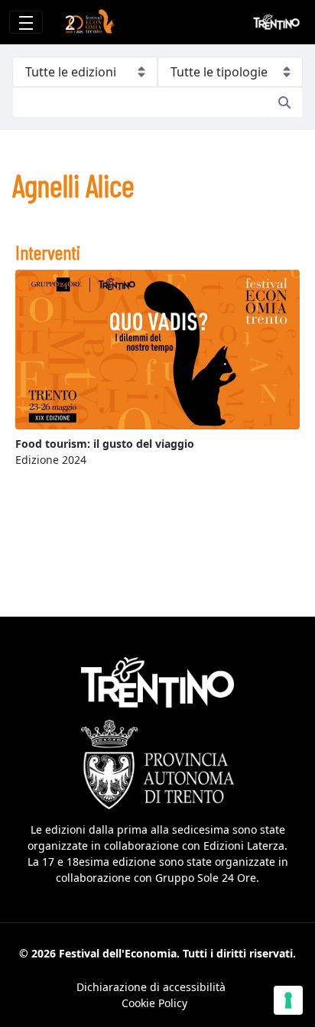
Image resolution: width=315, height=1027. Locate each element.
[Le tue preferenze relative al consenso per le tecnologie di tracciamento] (288, 1000)
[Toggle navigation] (26, 22)
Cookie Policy (154, 1003)
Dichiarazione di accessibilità (151, 987)
